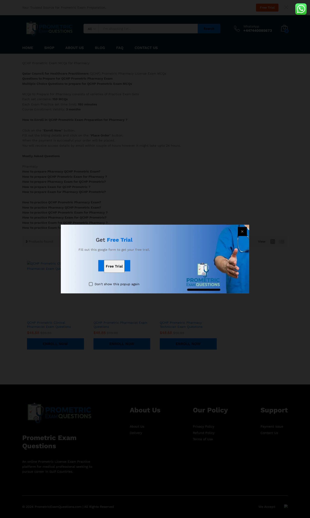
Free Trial (114, 266)
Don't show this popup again (117, 284)
